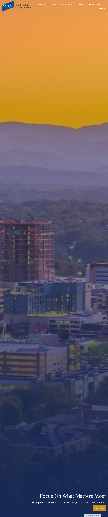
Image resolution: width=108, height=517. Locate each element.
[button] (41, 4)
